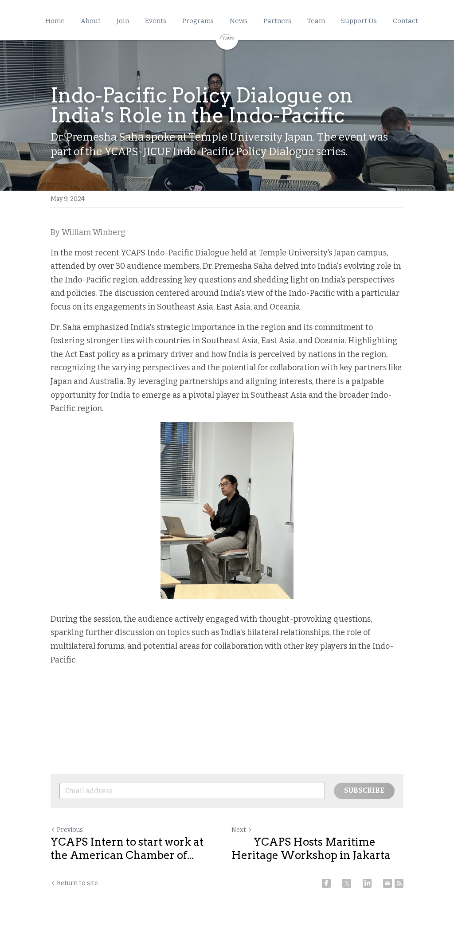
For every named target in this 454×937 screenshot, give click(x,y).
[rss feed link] (399, 883)
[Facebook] (326, 883)
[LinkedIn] (367, 883)
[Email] (387, 883)
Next (238, 830)
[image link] (227, 37)
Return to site (77, 883)
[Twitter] (346, 883)
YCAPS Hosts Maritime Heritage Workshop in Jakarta (311, 848)
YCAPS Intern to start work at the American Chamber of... (127, 848)
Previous (70, 830)
